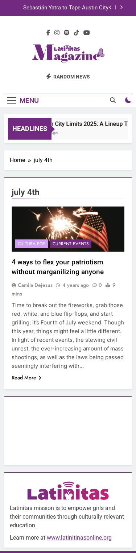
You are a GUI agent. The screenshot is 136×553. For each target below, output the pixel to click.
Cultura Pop (32, 244)
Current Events (71, 244)
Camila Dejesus (35, 285)
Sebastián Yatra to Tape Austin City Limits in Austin (65, 8)
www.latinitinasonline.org (79, 537)
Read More (24, 377)
